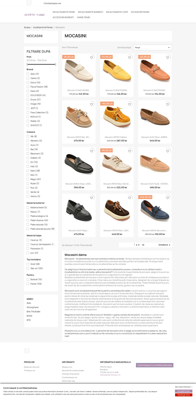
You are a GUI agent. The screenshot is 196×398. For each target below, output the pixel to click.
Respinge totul (184, 395)
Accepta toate (184, 391)
